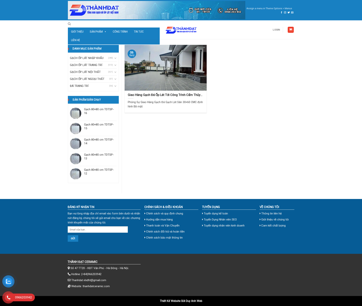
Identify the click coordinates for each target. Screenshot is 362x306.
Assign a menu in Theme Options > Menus (269, 8)
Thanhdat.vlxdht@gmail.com (88, 280)
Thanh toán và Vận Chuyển (162, 225)
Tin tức (139, 31)
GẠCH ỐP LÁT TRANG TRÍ (86, 65)
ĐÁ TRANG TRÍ (79, 86)
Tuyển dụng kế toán (215, 213)
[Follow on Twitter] (289, 12)
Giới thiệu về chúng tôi (275, 219)
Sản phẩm (96, 31)
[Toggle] (115, 58)
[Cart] (291, 30)
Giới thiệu (77, 31)
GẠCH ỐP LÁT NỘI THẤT (85, 72)
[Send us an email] (292, 12)
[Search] (69, 24)
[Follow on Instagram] (285, 12)
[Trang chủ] (156, 10)
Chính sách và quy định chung (164, 213)
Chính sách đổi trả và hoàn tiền (165, 231)
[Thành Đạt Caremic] (181, 30)
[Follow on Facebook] (281, 12)
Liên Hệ (75, 40)
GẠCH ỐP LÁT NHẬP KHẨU (87, 58)
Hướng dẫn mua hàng (159, 219)
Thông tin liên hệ (271, 213)
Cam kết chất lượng (273, 225)
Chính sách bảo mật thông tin (164, 237)
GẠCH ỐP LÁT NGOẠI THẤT (87, 79)
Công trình (120, 31)
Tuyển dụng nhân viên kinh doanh (224, 225)
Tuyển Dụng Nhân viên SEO (220, 219)
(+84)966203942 (91, 274)
